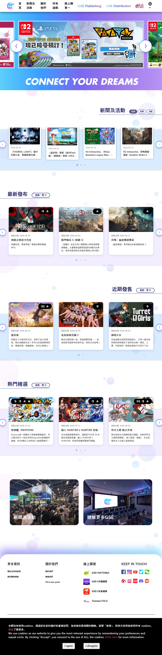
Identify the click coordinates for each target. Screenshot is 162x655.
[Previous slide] (16, 46)
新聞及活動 (30, 5)
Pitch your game (52, 582)
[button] (150, 5)
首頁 (20, 5)
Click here (111, 637)
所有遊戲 (55, 5)
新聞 (142, 111)
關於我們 (43, 5)
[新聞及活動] (44, 502)
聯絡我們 (49, 577)
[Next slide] (145, 46)
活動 (151, 111)
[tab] (77, 165)
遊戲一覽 (40, 195)
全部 (133, 111)
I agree (69, 646)
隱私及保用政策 (14, 571)
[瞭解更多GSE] (117, 502)
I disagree (92, 646)
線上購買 (69, 5)
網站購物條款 (13, 577)
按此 (10, 629)
